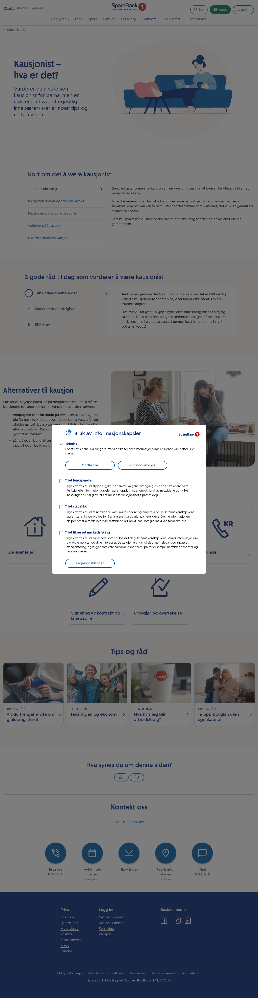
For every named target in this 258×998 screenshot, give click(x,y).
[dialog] (129, 499)
